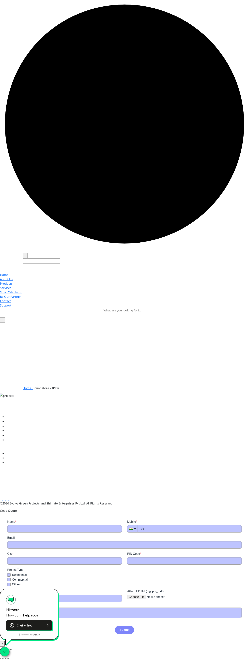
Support (5, 305)
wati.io (36, 634)
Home (4, 275)
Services (5, 288)
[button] (29, 625)
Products (6, 284)
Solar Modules (19, 458)
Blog (12, 431)
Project (14, 421)
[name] (124, 250)
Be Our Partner (10, 297)
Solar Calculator (11, 292)
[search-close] (2, 320)
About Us (6, 279)
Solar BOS (16, 463)
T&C (12, 435)
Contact (5, 301)
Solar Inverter (18, 453)
